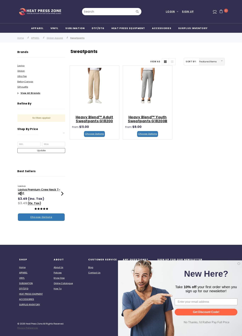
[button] (41, 133)
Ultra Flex (22, 76)
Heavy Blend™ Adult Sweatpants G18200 (94, 119)
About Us (58, 267)
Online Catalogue (63, 283)
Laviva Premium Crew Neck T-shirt (39, 191)
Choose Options (94, 133)
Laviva (20, 65)
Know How (59, 277)
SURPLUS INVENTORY (29, 304)
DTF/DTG (23, 288)
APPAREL (35, 37)
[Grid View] (165, 61)
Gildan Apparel (55, 37)
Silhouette (22, 86)
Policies (58, 272)
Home (20, 37)
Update (41, 150)
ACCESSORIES (26, 299)
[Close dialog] (239, 263)
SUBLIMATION (26, 283)
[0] (220, 12)
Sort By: (191, 61)
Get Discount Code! (206, 312)
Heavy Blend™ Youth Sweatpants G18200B (147, 119)
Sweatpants (77, 37)
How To (57, 288)
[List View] (172, 61)
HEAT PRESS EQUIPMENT (31, 293)
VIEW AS (155, 61)
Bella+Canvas (25, 81)
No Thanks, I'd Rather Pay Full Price (206, 322)
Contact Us (94, 272)
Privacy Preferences (27, 327)
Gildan (21, 70)
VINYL (22, 277)
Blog (90, 267)
